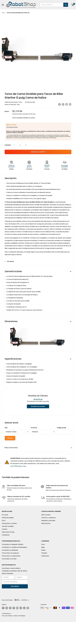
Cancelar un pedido (8, 526)
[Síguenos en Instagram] (10, 608)
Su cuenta (5, 515)
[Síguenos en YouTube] (17, 608)
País (6, 427)
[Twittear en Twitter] (66, 104)
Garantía (4, 529)
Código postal (61, 427)
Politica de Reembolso (11, 447)
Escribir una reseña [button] (38, 406)
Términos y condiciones (48, 517)
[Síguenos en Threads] (28, 608)
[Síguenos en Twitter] (6, 608)
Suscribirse (15, 586)
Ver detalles (29, 169)
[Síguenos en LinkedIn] (24, 608)
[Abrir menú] (3, 4)
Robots (43, 550)
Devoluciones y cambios (9, 523)
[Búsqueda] (65, 5)
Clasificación (45, 556)
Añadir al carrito (38, 152)
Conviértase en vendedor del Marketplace (14, 547)
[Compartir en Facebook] (59, 104)
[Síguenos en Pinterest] (13, 608)
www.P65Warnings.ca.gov (18, 466)
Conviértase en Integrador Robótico (12, 544)
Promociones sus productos (10, 553)
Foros (43, 544)
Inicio (3, 12)
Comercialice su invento (9, 559)
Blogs (43, 547)
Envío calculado (17, 117)
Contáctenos (6, 535)
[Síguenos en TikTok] (20, 608)
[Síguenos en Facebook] (3, 608)
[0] (72, 5)
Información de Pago (8, 532)
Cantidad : (8, 145)
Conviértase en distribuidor (10, 550)
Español (25, 600)
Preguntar (46, 169)
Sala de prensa (45, 523)
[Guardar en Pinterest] (63, 104)
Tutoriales (44, 553)
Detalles (11, 169)
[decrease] (14, 145)
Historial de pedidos (8, 517)
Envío (3, 520)
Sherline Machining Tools (13, 102)
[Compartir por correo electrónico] (70, 104)
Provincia (34, 427)
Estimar (10, 438)
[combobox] (51, 5)
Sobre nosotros (46, 515)
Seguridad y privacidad (48, 520)
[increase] (26, 145)
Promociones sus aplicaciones (11, 556)
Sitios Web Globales (7, 600)
